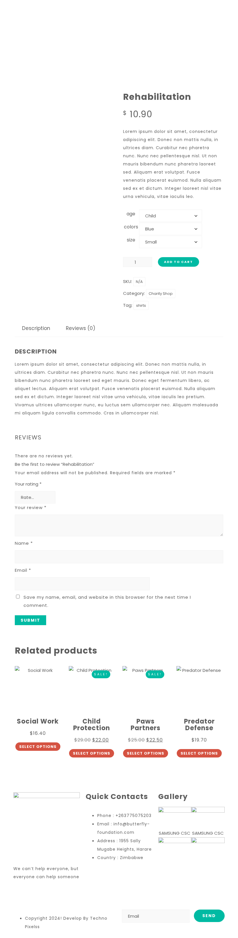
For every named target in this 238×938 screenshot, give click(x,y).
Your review (30, 507)
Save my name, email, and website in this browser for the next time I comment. (107, 601)
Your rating (28, 484)
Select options (38, 746)
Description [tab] (36, 328)
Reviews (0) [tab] (80, 328)
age (131, 213)
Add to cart (178, 261)
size (131, 240)
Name (24, 543)
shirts (141, 305)
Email (23, 570)
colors (131, 226)
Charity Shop (161, 293)
